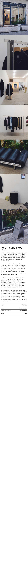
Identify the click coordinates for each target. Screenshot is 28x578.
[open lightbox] (14, 17)
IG (14, 5)
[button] (24, 5)
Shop (18, 5)
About (10, 5)
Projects (4, 5)
